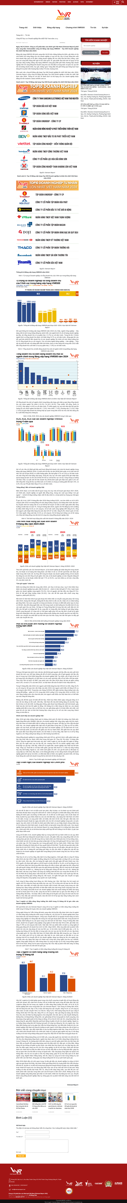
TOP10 (82, 2)
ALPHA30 (75, 2)
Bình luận (18, 1152)
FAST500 (54, 2)
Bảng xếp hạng (53, 27)
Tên (17, 1132)
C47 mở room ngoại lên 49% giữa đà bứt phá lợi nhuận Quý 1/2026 (71, 1106)
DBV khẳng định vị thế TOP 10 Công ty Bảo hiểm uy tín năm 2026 (39, 1106)
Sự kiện (105, 27)
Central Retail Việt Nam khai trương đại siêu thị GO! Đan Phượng (22, 1106)
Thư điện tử (19, 1136)
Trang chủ (23, 27)
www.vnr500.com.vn (38, 78)
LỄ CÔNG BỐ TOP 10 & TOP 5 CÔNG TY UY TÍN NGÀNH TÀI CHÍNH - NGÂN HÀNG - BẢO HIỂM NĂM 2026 (96, 87)
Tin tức (93, 27)
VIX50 (69, 2)
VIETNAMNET (89, 2)
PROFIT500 (62, 2)
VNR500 (48, 2)
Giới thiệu (37, 27)
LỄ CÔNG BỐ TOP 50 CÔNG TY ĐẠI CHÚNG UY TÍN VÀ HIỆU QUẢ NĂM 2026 (95, 105)
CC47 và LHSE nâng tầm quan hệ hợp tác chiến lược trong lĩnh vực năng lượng (55, 1106)
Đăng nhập (117, 2)
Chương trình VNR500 (75, 27)
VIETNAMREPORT (38, 2)
